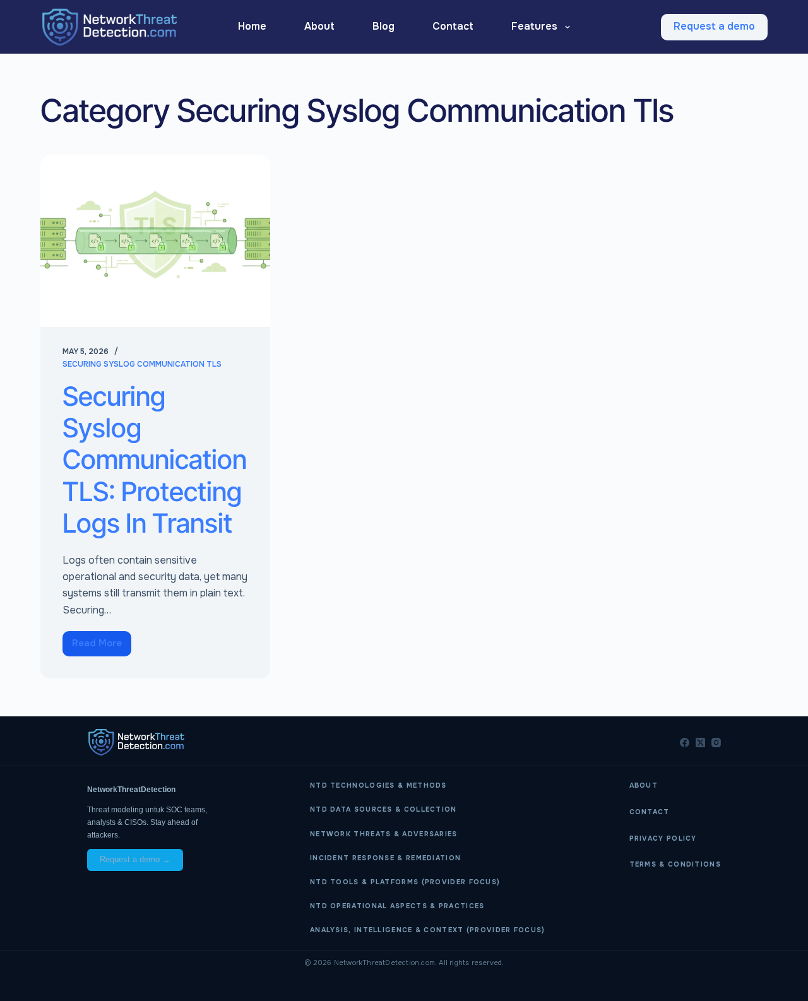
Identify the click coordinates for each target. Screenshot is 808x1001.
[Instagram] (716, 742)
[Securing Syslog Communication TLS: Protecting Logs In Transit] (155, 241)
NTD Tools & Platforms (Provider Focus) (405, 882)
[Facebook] (684, 742)
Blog (383, 26)
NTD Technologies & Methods (378, 785)
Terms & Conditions (675, 864)
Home (252, 26)
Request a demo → (135, 859)
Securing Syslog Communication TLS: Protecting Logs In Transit (154, 460)
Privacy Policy (663, 838)
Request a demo (714, 26)
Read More (101, 640)
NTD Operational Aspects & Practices (397, 906)
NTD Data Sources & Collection (383, 809)
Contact (452, 26)
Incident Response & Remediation (385, 858)
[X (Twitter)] (700, 742)
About (319, 26)
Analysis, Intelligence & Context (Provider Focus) (427, 930)
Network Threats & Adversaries (384, 834)
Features (534, 26)
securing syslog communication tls (142, 364)
